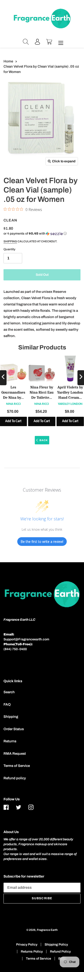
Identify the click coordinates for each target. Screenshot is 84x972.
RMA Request (15, 753)
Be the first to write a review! (42, 541)
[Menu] (59, 42)
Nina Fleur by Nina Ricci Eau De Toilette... (42, 392)
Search (9, 692)
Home (8, 61)
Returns (10, 741)
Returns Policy (32, 951)
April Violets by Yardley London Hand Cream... (70, 392)
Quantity (9, 249)
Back (43, 440)
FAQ (7, 704)
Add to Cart (42, 421)
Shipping (10, 241)
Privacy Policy (26, 944)
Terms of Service (17, 766)
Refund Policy (60, 951)
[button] (35, 234)
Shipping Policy (56, 944)
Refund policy (15, 778)
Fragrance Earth (47, 930)
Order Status (14, 729)
